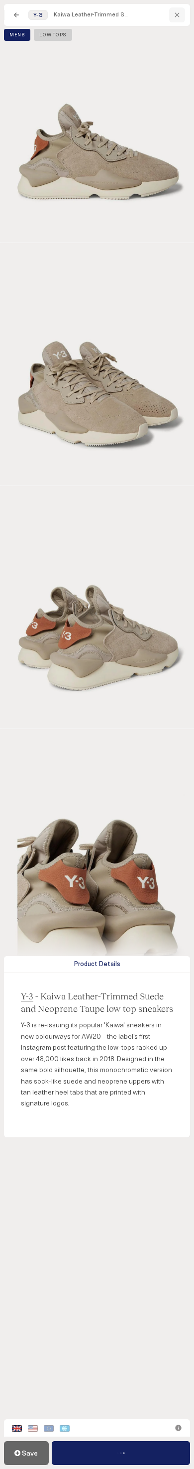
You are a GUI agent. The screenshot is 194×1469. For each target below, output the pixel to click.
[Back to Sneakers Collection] (16, 14)
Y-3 (27, 995)
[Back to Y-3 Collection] (177, 14)
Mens (17, 34)
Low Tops (53, 34)
